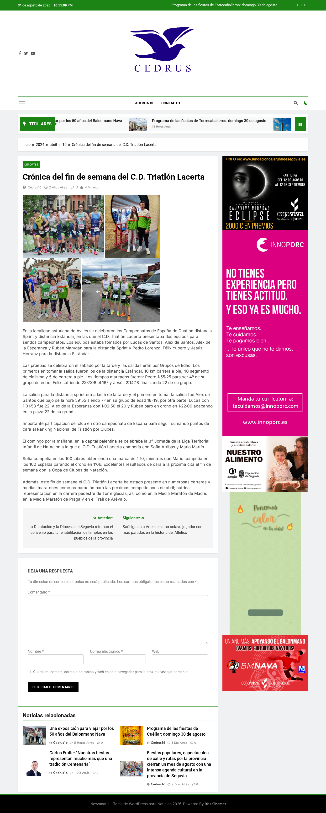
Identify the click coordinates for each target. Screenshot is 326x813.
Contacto (170, 103)
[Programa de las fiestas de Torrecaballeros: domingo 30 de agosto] (98, 127)
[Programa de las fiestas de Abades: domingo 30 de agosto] (242, 127)
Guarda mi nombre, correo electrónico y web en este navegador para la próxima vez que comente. (111, 672)
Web (155, 651)
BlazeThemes (215, 804)
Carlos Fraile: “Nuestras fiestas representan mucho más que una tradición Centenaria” (80, 758)
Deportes (31, 164)
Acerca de (144, 103)
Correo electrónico (106, 651)
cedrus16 (34, 187)
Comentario (39, 592)
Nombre (36, 651)
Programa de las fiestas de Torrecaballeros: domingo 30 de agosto (224, 5)
